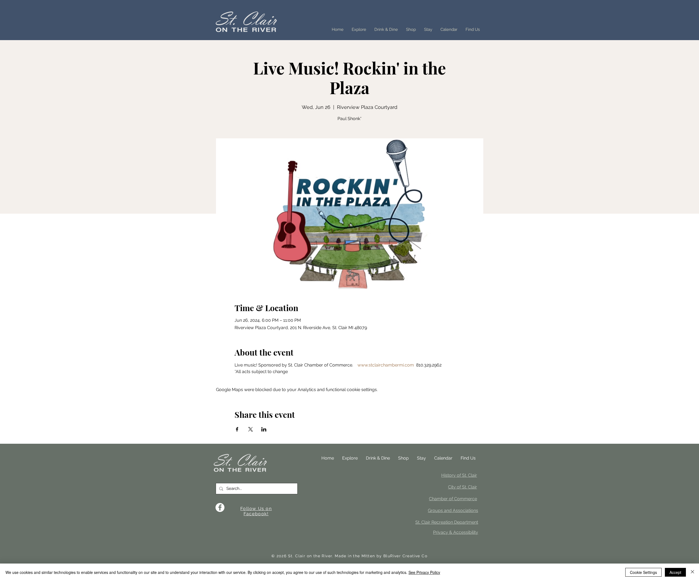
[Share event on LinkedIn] (263, 429)
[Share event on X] (250, 429)
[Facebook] (219, 507)
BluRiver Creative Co (405, 556)
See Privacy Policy (424, 572)
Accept (675, 572)
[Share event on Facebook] (237, 429)
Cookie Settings (643, 572)
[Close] (692, 572)
